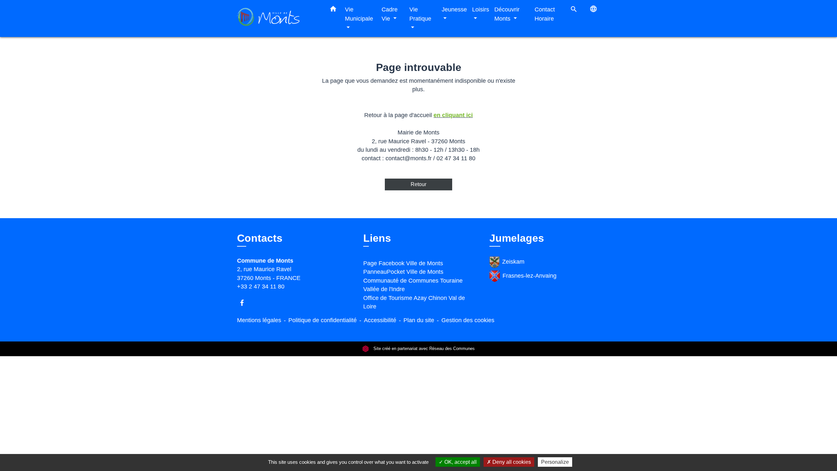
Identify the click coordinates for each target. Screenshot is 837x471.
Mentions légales (259, 320)
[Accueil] (278, 18)
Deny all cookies (511, 462)
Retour (418, 184)
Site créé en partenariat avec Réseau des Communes (423, 348)
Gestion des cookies (467, 320)
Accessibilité (380, 320)
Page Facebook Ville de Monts (403, 263)
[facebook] (245, 303)
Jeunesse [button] (454, 9)
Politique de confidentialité (322, 320)
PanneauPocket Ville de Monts (403, 272)
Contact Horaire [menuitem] (545, 14)
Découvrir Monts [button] (507, 14)
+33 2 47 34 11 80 (260, 286)
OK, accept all (460, 462)
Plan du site (418, 320)
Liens (377, 238)
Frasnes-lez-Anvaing (529, 275)
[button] (333, 10)
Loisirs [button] (480, 9)
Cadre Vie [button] (390, 14)
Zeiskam (513, 261)
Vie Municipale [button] (359, 14)
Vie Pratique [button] (420, 14)
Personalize (555, 462)
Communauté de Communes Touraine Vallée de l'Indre (413, 284)
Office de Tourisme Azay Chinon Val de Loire (414, 302)
